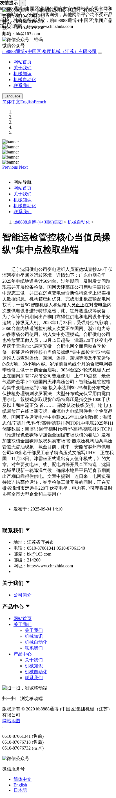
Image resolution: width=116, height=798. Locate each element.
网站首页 (23, 61)
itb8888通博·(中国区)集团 (38, 222)
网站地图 (11, 720)
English (27, 101)
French (40, 101)
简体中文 (11, 101)
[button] (10, 167)
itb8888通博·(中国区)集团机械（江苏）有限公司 (49, 51)
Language (12, 96)
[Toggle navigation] (100, 53)
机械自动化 (25, 79)
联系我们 (23, 85)
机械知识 (23, 73)
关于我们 (23, 67)
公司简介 (23, 594)
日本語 (20, 790)
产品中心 (23, 654)
